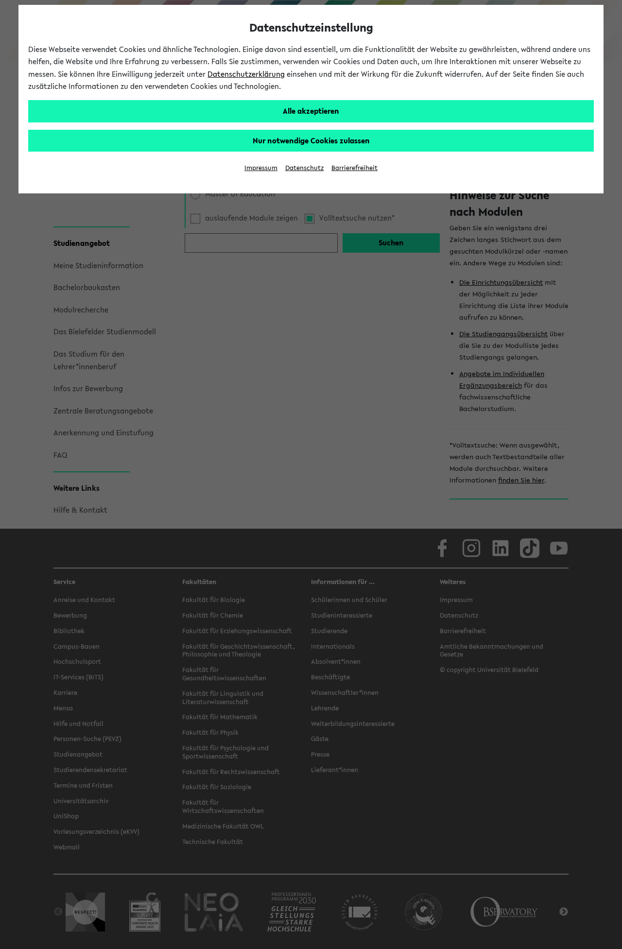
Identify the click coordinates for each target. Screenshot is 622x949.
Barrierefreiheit (354, 168)
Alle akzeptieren (311, 110)
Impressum (260, 168)
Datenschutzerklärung (246, 74)
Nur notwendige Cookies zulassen (311, 140)
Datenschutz (304, 168)
